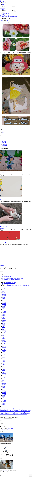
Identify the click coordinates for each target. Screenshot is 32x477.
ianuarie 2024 (4, 311)
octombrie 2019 (4, 349)
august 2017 (3, 368)
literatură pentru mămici (15, 411)
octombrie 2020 (4, 340)
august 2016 (3, 377)
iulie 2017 (3, 369)
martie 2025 (3, 301)
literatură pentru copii (9, 411)
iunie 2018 (3, 361)
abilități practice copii (8, 408)
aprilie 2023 (3, 318)
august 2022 (3, 324)
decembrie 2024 (4, 303)
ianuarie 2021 (4, 338)
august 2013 (3, 404)
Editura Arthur (23, 409)
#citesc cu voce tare (2, 408)
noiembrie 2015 (4, 384)
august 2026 (3, 288)
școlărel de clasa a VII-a (17, 414)
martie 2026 (3, 292)
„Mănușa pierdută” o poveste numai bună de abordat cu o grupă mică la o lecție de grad (18, 285)
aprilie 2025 (3, 300)
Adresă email (2, 418)
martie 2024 (3, 310)
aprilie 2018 (3, 362)
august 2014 (3, 395)
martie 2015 (3, 390)
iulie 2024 (3, 307)
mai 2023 (3, 317)
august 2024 (3, 306)
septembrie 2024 (4, 305)
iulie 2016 (3, 378)
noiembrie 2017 (4, 366)
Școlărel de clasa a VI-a (11, 414)
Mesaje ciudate (7, 284)
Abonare (2, 271)
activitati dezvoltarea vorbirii (22, 408)
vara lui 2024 (2, 414)
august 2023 (3, 315)
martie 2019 (3, 354)
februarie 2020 (4, 346)
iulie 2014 (3, 396)
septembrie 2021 (4, 332)
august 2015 (3, 386)
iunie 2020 (3, 343)
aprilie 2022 (3, 327)
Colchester (20, 409)
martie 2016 (3, 381)
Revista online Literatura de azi (10, 413)
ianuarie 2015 (4, 391)
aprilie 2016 (3, 380)
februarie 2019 (4, 355)
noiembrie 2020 (4, 339)
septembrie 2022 (4, 323)
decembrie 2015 (4, 383)
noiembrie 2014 (4, 393)
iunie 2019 (3, 352)
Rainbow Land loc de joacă (20, 412)
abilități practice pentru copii (15, 408)
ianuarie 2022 (4, 329)
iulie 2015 (3, 387)
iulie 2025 (3, 298)
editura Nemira (7, 410)
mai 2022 (3, 326)
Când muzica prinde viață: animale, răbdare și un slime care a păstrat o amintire (12, 278)
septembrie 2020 (4, 341)
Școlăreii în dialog (4, 199)
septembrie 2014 (4, 394)
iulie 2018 (3, 360)
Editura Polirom (12, 410)
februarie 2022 (4, 328)
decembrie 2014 (4, 392)
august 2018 (3, 359)
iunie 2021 (3, 334)
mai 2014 (3, 397)
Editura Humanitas (2, 410)
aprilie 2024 (3, 309)
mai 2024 (3, 308)
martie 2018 (3, 363)
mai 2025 (3, 299)
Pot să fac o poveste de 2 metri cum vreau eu (9, 172)
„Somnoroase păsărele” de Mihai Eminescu (10, 282)
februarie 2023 (4, 319)
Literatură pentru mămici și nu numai (23, 411)
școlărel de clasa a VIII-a (24, 414)
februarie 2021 (4, 337)
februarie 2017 (4, 373)
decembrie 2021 (4, 330)
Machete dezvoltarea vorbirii (8, 15)
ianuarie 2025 (4, 302)
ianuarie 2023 (4, 320)
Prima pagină (2, 15)
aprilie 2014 (3, 398)
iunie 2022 (3, 325)
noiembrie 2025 (4, 295)
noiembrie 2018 (4, 357)
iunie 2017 (3, 370)
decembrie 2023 (4, 312)
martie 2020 (3, 345)
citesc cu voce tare (16, 409)
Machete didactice (4, 470)
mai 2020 (3, 344)
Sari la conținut (2, 0)
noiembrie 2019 (4, 348)
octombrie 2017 (4, 367)
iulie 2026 (3, 289)
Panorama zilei (3, 226)
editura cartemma (28, 409)
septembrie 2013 (4, 403)
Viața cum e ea (6, 414)
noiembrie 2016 (4, 375)
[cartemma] (2, 265)
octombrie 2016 (4, 376)
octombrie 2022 (4, 322)
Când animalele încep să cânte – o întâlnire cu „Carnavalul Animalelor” (11, 279)
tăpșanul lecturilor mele (18, 413)
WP (4, 471)
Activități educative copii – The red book (9, 242)
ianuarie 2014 (4, 400)
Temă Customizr (11, 471)
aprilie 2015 (3, 389)
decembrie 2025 (4, 294)
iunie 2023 (3, 316)
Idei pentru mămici (24, 410)
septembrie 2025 (4, 296)
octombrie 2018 (4, 358)
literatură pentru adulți (3, 411)
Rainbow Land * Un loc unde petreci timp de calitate (10, 412)
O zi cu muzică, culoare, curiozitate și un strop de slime (9, 277)
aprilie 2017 (3, 371)
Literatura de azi (29, 410)
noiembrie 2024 (4, 304)
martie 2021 (3, 336)
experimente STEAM (17, 410)
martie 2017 (3, 372)
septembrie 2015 (4, 385)
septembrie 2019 (4, 350)
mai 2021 (3, 335)
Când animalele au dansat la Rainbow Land (7, 276)
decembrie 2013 (4, 401)
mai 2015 (3, 388)
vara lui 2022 (29, 413)
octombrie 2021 (4, 331)
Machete (2, 20)
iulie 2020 (3, 342)
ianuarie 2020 (4, 347)
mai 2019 (3, 353)
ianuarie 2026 (4, 293)
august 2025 (3, 297)
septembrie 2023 (4, 314)
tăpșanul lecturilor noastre (24, 413)
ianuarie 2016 (4, 382)
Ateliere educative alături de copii (9, 409)
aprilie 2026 (3, 291)
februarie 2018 (4, 364)
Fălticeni (21, 410)
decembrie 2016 (4, 374)
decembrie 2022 (4, 321)
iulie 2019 (3, 351)
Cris (2, 283)
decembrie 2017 (4, 365)
